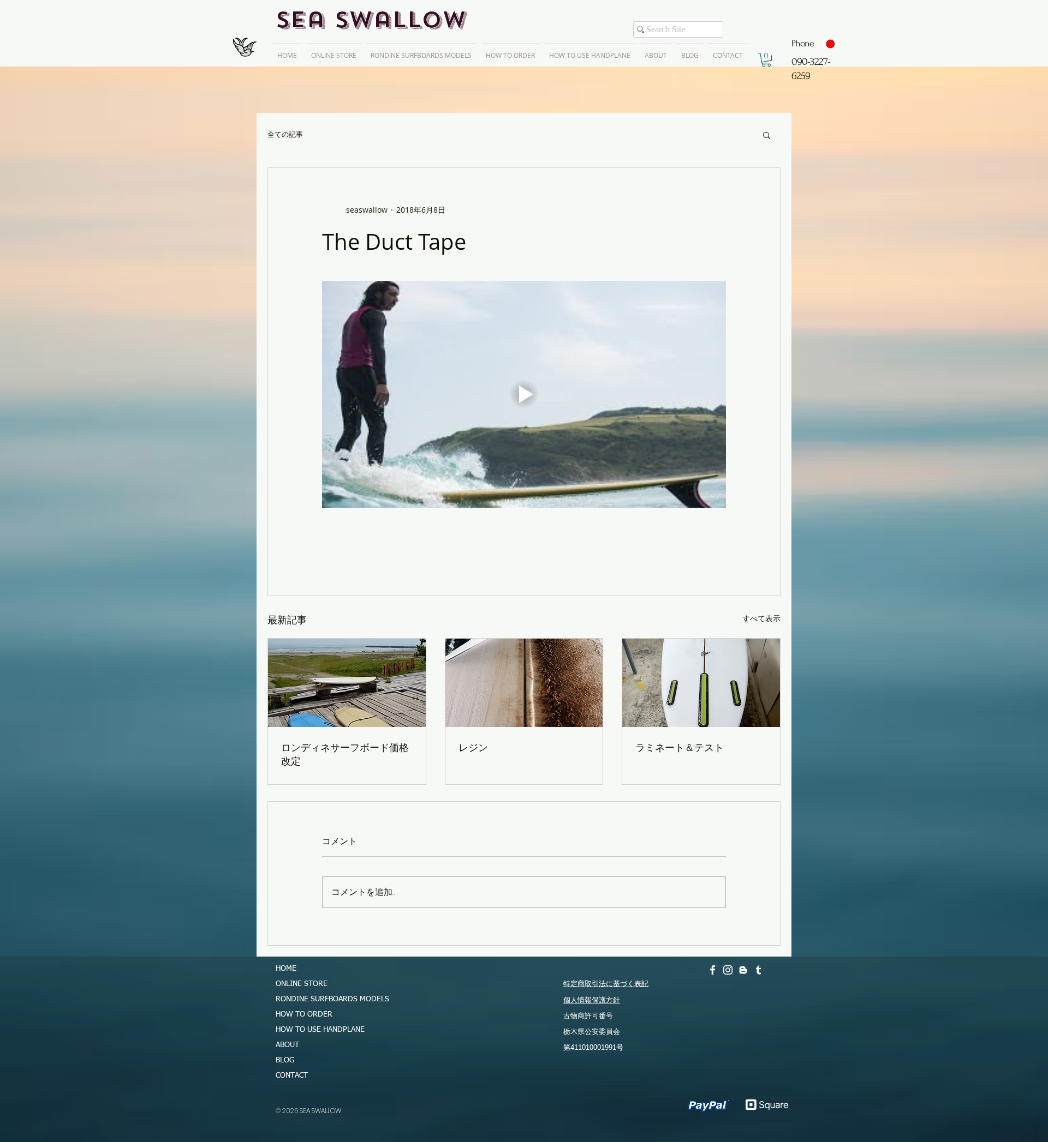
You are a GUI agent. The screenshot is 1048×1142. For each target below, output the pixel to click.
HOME (286, 968)
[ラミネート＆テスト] (701, 683)
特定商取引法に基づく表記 (605, 983)
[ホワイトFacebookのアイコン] (712, 970)
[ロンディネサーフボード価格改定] (347, 683)
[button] (766, 60)
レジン (473, 747)
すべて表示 (761, 618)
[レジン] (524, 683)
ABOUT (287, 1045)
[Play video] (524, 394)
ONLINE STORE (301, 984)
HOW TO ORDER (304, 1014)
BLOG (285, 1060)
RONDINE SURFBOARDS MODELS (327, 999)
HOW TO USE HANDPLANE (320, 1029)
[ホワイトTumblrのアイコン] (758, 970)
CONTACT (292, 1075)
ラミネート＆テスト (679, 747)
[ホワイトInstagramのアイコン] (728, 970)
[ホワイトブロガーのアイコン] (743, 970)
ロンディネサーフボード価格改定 (345, 754)
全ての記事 (285, 135)
